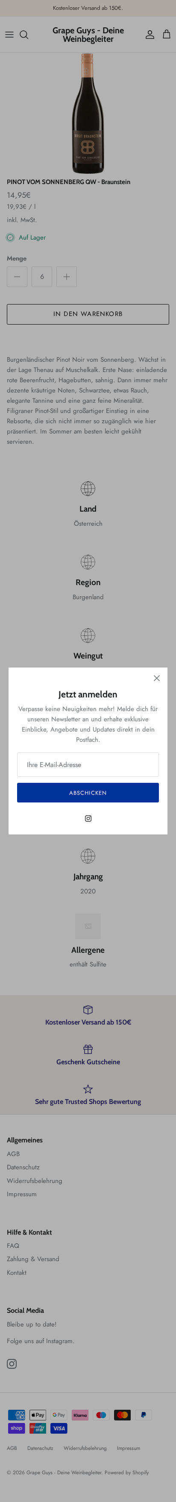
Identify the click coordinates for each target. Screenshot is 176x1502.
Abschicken (87, 793)
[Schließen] (156, 678)
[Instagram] (88, 818)
